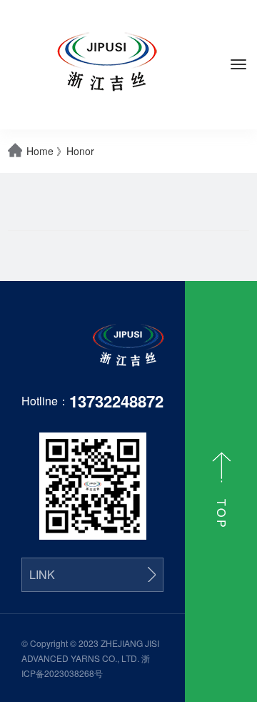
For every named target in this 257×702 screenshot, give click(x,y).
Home (40, 151)
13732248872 (116, 401)
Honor (80, 151)
